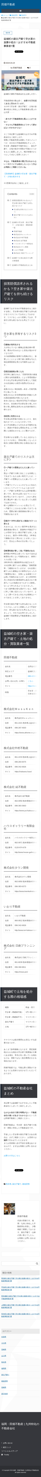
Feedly (6, 1455)
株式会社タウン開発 (21, 247)
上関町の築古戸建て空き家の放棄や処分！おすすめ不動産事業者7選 (20, 1306)
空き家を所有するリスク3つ (23, 211)
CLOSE (32, 194)
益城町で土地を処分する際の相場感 (22, 259)
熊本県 (8, 1184)
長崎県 (3, 1387)
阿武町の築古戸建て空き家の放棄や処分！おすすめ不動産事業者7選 (20, 1279)
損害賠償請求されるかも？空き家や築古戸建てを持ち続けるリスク (22, 203)
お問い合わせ (8, 1443)
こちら (30, 681)
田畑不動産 (8, 4)
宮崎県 (3, 1349)
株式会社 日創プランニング (23, 253)
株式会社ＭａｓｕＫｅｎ (22, 234)
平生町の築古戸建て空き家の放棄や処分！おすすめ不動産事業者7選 (20, 1288)
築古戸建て (16, 1184)
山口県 (3, 1356)
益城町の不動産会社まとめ (22, 265)
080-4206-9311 (34, 676)
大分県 (3, 1343)
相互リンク (7, 1447)
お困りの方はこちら (12, 1156)
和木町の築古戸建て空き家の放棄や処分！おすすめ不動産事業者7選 (20, 1315)
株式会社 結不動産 (20, 241)
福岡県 (3, 1368)
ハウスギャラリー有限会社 (23, 244)
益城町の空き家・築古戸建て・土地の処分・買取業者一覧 (22, 225)
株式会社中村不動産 (21, 237)
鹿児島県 (4, 1394)
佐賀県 (3, 1337)
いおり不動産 (18, 250)
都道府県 (26, 1184)
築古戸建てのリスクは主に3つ (23, 216)
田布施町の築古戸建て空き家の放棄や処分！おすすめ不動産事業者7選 (20, 1297)
